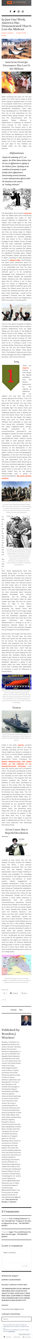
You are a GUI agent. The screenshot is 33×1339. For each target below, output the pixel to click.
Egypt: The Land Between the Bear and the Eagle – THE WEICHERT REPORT (16, 1234)
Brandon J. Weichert (8, 33)
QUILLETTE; (6, 1293)
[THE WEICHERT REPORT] (16, 3)
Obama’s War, (15, 260)
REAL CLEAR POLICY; (17, 1293)
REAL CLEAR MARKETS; (15, 1296)
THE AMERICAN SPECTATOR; (12, 1289)
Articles (4, 35)
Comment (25, 1266)
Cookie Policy (11, 1331)
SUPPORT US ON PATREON (11, 1280)
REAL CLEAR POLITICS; (19, 1291)
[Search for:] (17, 1319)
